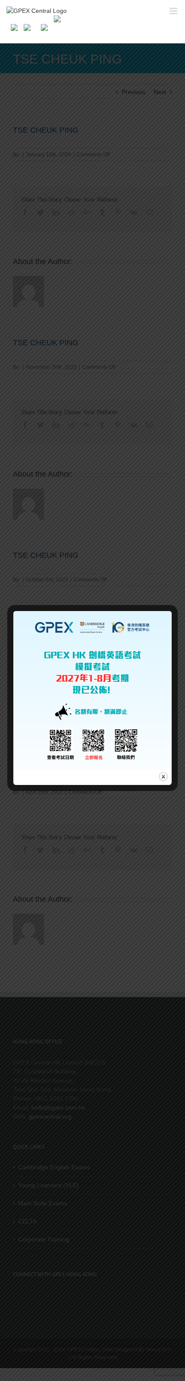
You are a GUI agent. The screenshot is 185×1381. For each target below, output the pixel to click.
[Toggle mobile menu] (174, 10)
